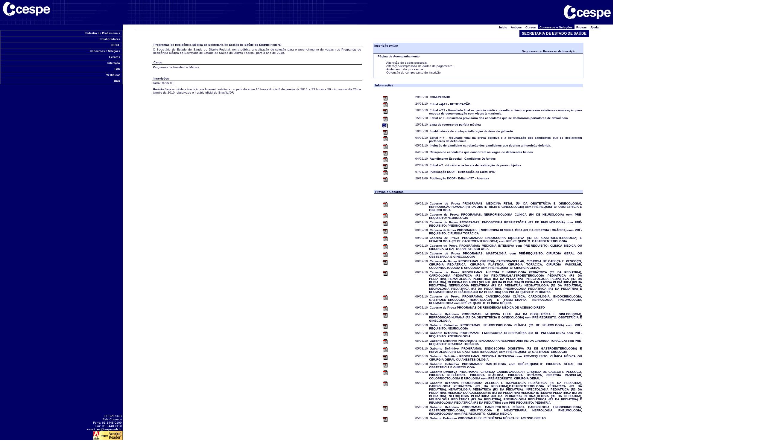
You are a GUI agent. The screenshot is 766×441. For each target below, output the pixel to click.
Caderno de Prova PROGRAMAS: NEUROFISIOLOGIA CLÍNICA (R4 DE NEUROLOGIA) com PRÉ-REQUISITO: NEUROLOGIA (505, 216)
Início (503, 27)
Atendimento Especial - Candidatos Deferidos (463, 158)
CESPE (115, 45)
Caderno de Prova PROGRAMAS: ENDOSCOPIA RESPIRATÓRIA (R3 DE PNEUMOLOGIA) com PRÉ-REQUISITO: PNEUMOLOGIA (505, 224)
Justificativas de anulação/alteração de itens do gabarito (471, 131)
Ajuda (595, 27)
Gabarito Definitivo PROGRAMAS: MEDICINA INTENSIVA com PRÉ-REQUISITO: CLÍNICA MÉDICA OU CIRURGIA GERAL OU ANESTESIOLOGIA (505, 358)
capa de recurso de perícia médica (455, 124)
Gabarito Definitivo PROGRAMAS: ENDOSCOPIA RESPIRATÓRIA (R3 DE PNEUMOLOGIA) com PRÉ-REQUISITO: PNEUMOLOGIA (505, 334)
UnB (117, 81)
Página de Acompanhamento (399, 56)
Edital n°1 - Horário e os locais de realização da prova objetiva (475, 165)
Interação (114, 63)
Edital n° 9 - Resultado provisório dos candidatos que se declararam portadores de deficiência (499, 118)
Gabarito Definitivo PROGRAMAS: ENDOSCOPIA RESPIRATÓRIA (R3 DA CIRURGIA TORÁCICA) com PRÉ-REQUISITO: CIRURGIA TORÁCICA (505, 342)
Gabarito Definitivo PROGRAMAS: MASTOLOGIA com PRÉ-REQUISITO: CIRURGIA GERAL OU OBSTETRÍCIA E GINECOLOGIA (505, 365)
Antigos (516, 27)
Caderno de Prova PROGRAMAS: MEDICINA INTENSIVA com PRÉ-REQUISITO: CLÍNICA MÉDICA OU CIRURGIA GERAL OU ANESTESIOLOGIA (505, 247)
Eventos (114, 57)
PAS (117, 69)
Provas (581, 27)
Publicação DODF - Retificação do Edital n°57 (463, 171)
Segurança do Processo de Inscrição (549, 51)
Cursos (531, 27)
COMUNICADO (440, 97)
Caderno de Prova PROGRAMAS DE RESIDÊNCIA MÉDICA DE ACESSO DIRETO (487, 307)
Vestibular (113, 75)
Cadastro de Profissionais (102, 33)
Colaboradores (110, 39)
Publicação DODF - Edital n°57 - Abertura (459, 178)
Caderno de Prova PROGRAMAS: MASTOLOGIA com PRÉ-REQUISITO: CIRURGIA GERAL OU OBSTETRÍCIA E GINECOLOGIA (505, 255)
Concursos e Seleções (105, 51)
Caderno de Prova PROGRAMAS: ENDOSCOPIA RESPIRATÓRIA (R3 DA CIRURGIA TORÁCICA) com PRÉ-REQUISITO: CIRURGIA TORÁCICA (505, 231)
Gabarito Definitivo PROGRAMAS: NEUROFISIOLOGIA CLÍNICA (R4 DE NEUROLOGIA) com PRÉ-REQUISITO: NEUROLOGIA (505, 326)
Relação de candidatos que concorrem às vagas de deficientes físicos (481, 152)
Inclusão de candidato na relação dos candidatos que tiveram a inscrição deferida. (490, 145)
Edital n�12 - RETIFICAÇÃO (450, 104)
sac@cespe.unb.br (109, 429)
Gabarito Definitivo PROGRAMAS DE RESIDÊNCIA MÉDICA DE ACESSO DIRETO (488, 418)
